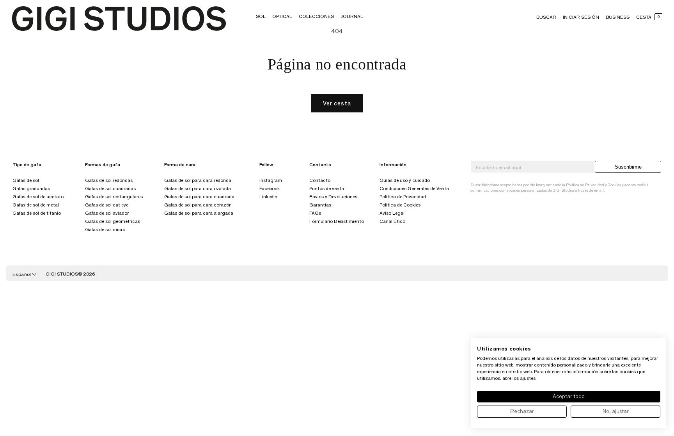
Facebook (269, 188)
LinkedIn (268, 196)
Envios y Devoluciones (333, 196)
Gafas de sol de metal (35, 205)
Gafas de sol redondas (109, 180)
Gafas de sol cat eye (106, 205)
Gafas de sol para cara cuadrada (199, 196)
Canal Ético (392, 221)
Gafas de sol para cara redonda (197, 180)
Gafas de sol (25, 180)
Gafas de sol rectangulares (114, 196)
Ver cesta (337, 103)
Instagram (270, 180)
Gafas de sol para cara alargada (198, 213)
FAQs (315, 213)
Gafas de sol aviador (107, 213)
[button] (261, 16)
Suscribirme (628, 167)
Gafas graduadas (31, 188)
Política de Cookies (400, 205)
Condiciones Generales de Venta (414, 188)
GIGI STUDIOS (62, 274)
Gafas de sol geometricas (112, 221)
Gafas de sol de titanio (36, 213)
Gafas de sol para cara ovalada (197, 188)
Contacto (319, 180)
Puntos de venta (326, 188)
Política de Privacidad (403, 196)
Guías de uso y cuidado (405, 180)
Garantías (320, 205)
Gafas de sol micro (105, 229)
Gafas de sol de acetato (38, 196)
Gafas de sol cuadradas (110, 188)
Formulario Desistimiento (336, 221)
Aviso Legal (392, 213)
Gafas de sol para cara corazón (198, 205)
